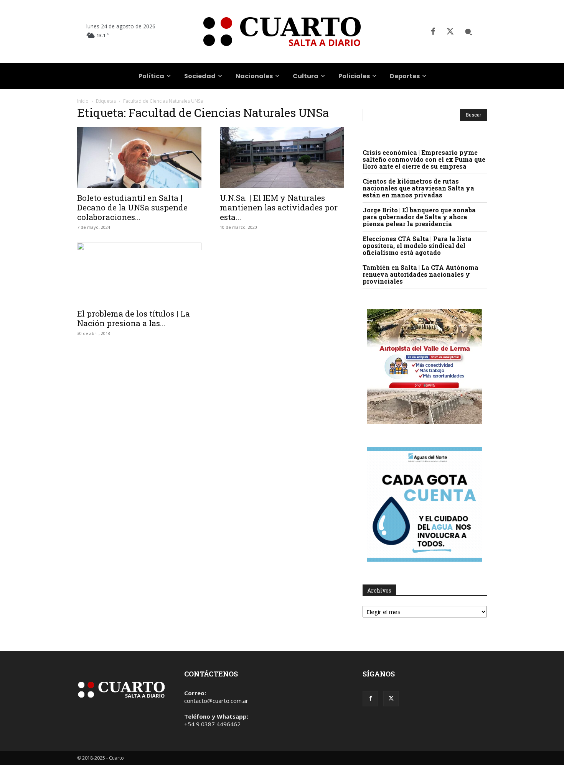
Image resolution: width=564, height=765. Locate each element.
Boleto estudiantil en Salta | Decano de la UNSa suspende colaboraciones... (132, 207)
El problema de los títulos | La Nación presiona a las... (133, 318)
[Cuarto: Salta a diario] (282, 31)
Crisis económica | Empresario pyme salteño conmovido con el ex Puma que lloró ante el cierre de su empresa (424, 159)
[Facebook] (433, 31)
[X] (450, 31)
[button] (468, 32)
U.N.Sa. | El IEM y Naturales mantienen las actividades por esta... (279, 207)
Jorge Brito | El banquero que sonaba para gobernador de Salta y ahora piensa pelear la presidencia (419, 217)
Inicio (83, 101)
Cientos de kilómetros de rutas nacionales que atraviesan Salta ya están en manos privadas (418, 188)
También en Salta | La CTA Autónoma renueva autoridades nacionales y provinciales (420, 274)
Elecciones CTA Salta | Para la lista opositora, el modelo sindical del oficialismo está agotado (417, 245)
